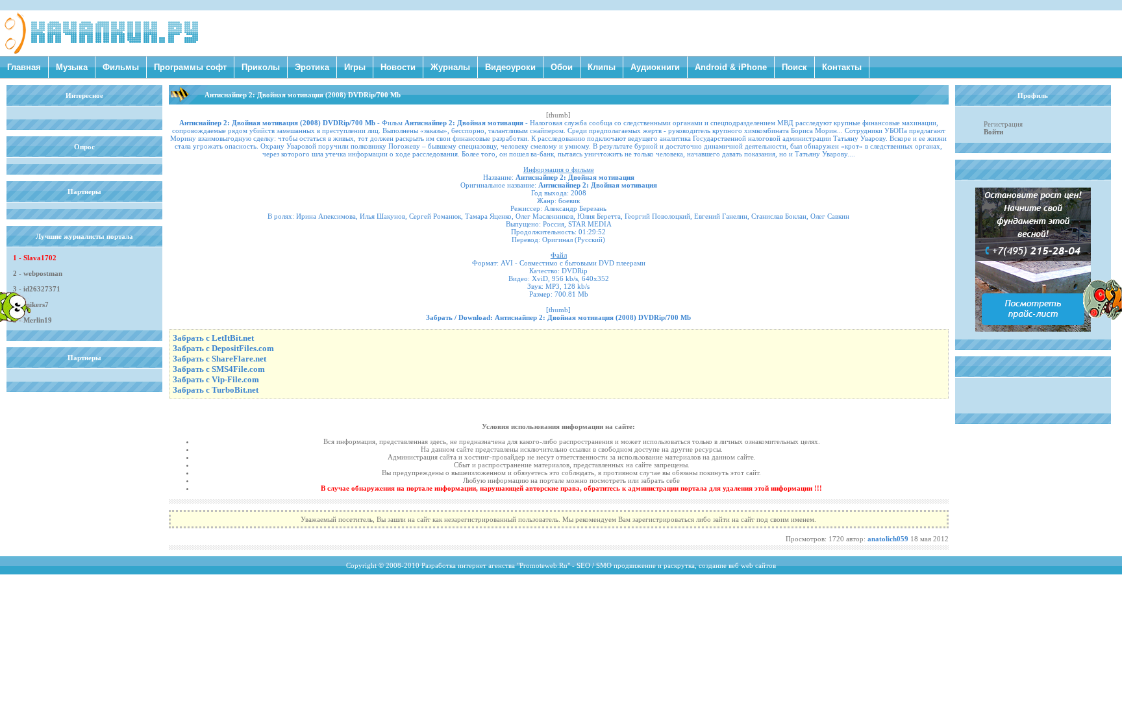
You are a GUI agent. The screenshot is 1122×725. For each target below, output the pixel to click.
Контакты (842, 67)
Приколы (261, 67)
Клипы (602, 67)
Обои (562, 67)
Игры (355, 67)
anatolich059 (887, 539)
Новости (398, 67)
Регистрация (1003, 124)
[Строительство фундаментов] (1033, 329)
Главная (24, 67)
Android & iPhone (731, 67)
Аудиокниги (655, 67)
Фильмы (121, 67)
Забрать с (213, 338)
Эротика (312, 67)
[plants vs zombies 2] (1102, 317)
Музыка (72, 67)
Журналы (450, 67)
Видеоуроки (510, 67)
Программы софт (190, 67)
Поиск (794, 67)
